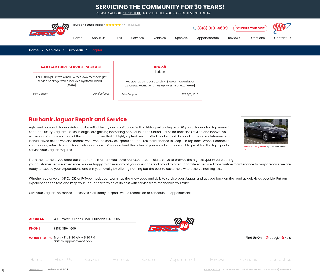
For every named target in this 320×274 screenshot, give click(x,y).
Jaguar (96, 50)
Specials (181, 38)
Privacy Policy (212, 270)
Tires (118, 38)
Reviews (234, 38)
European (75, 50)
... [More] (188, 85)
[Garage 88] (49, 29)
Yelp (288, 237)
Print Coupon (40, 94)
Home (77, 38)
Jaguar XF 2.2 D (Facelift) (255, 147)
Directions (257, 38)
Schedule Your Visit (250, 28)
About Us (98, 38)
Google (275, 237)
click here (132, 13)
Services (137, 38)
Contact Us (282, 38)
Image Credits (35, 270)
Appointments (208, 38)
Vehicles (159, 38)
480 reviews (131, 24)
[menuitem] (77, 38)
